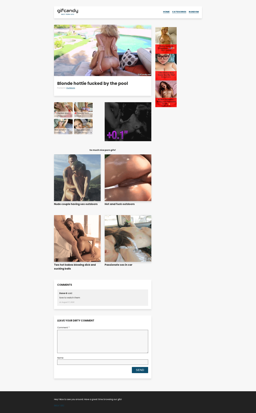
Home (166, 11)
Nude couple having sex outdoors (76, 204)
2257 (62, 405)
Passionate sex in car (118, 265)
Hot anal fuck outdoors (120, 204)
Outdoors (70, 88)
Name (60, 357)
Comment (63, 327)
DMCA (56, 405)
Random (194, 11)
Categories (179, 11)
